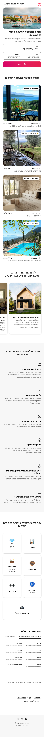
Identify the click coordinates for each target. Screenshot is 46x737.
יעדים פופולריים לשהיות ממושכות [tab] (30, 636)
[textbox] (32, 57)
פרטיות (25, 725)
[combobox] (22, 48)
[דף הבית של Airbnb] (39, 4)
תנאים (18, 725)
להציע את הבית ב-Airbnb (14, 4)
